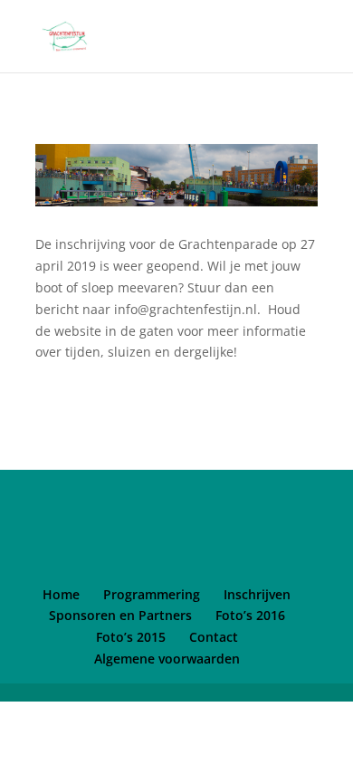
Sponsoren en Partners (120, 615)
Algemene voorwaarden (167, 658)
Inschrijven (257, 594)
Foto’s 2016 (250, 615)
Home (61, 594)
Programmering (151, 594)
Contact (213, 636)
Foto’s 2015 (131, 636)
